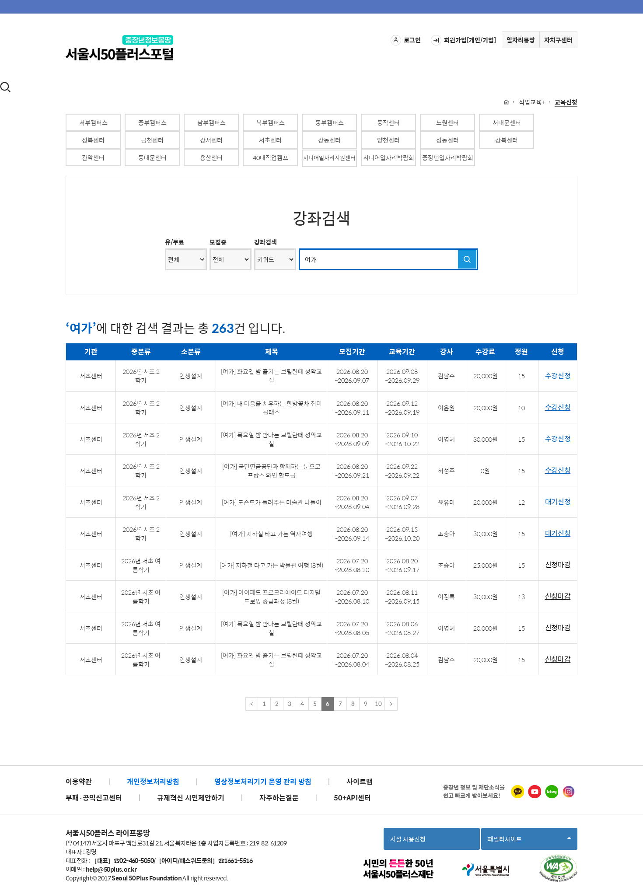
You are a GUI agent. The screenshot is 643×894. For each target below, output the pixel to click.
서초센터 (270, 140)
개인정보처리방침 (153, 781)
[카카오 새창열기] (517, 791)
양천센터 (388, 140)
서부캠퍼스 (93, 122)
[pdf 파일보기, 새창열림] (558, 868)
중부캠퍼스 (152, 122)
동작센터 (388, 122)
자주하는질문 (279, 797)
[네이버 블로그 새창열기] (551, 791)
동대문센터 (152, 157)
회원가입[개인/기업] (470, 40)
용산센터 (211, 157)
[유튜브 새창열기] (534, 791)
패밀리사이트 (507, 842)
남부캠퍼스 (211, 122)
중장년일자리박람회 (447, 157)
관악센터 (93, 157)
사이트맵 (359, 781)
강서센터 (211, 140)
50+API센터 (352, 797)
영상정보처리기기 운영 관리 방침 (262, 781)
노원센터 (447, 122)
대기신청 (558, 502)
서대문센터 (507, 122)
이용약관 (79, 781)
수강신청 (558, 376)
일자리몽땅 (521, 40)
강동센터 (329, 140)
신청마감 (558, 565)
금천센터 (152, 140)
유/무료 (174, 241)
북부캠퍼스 (270, 122)
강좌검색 (265, 241)
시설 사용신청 (408, 839)
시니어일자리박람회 (388, 157)
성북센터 (93, 140)
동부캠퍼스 (329, 122)
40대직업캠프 (270, 157)
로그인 (412, 40)
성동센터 (447, 140)
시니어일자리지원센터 (329, 157)
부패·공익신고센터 (94, 797)
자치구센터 (558, 40)
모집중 (218, 241)
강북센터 (506, 140)
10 (378, 703)
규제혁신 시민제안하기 (190, 797)
